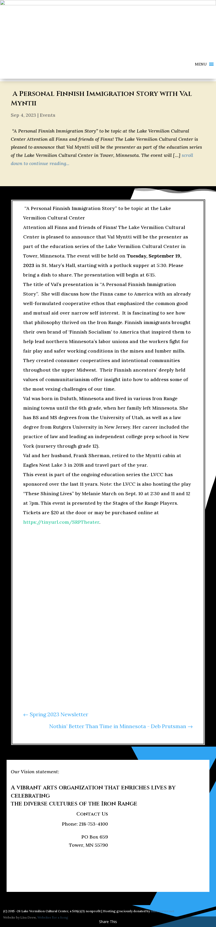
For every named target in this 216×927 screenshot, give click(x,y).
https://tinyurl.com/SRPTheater (61, 522)
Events (47, 115)
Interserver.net (162, 911)
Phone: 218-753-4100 (85, 824)
